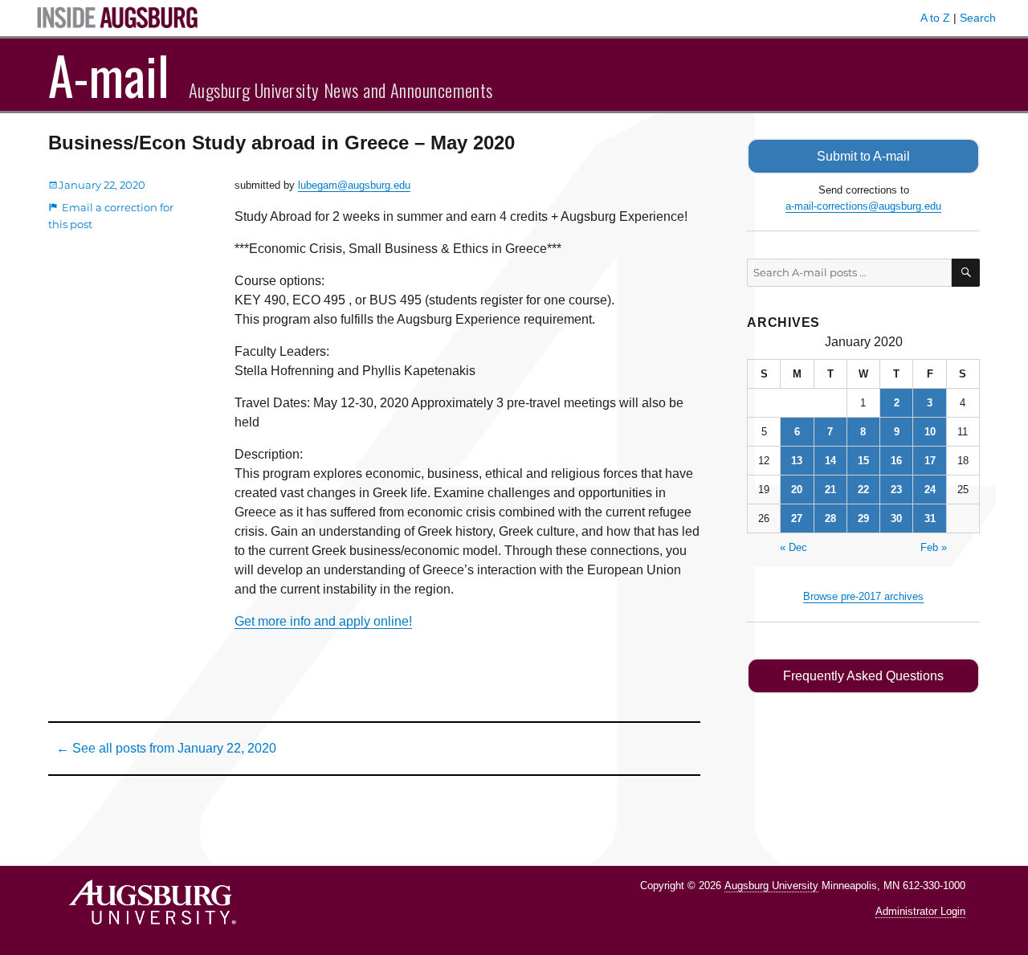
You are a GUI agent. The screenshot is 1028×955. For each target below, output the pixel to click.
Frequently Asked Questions (863, 676)
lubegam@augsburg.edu (354, 185)
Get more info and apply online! (323, 621)
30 (896, 518)
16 (896, 461)
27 (796, 518)
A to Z (935, 17)
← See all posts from (166, 748)
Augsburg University (771, 885)
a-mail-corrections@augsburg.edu (863, 206)
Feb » (933, 547)
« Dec (793, 547)
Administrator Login (920, 911)
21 (830, 490)
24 (930, 490)
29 (863, 518)
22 (863, 490)
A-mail (108, 74)
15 (863, 461)
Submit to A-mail (863, 156)
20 (796, 490)
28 (830, 518)
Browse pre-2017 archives (863, 596)
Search (978, 17)
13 (796, 461)
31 (930, 518)
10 (930, 432)
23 (896, 490)
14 (830, 461)
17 (930, 461)
